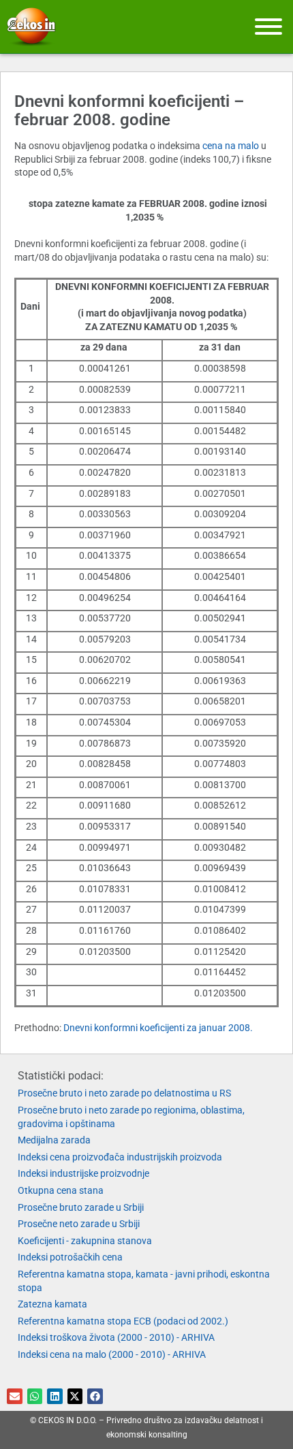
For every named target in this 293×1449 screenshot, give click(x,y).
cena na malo (230, 145)
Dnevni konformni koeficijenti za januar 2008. (158, 1027)
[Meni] (268, 26)
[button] (14, 1396)
